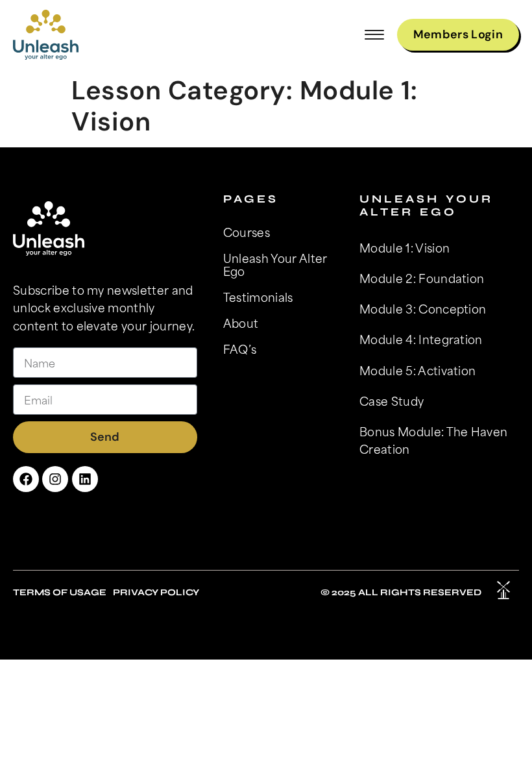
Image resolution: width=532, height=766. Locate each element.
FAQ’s (240, 349)
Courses (246, 232)
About (241, 323)
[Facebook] (26, 479)
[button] (374, 35)
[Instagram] (55, 479)
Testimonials (258, 297)
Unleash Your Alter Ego (275, 264)
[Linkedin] (85, 479)
